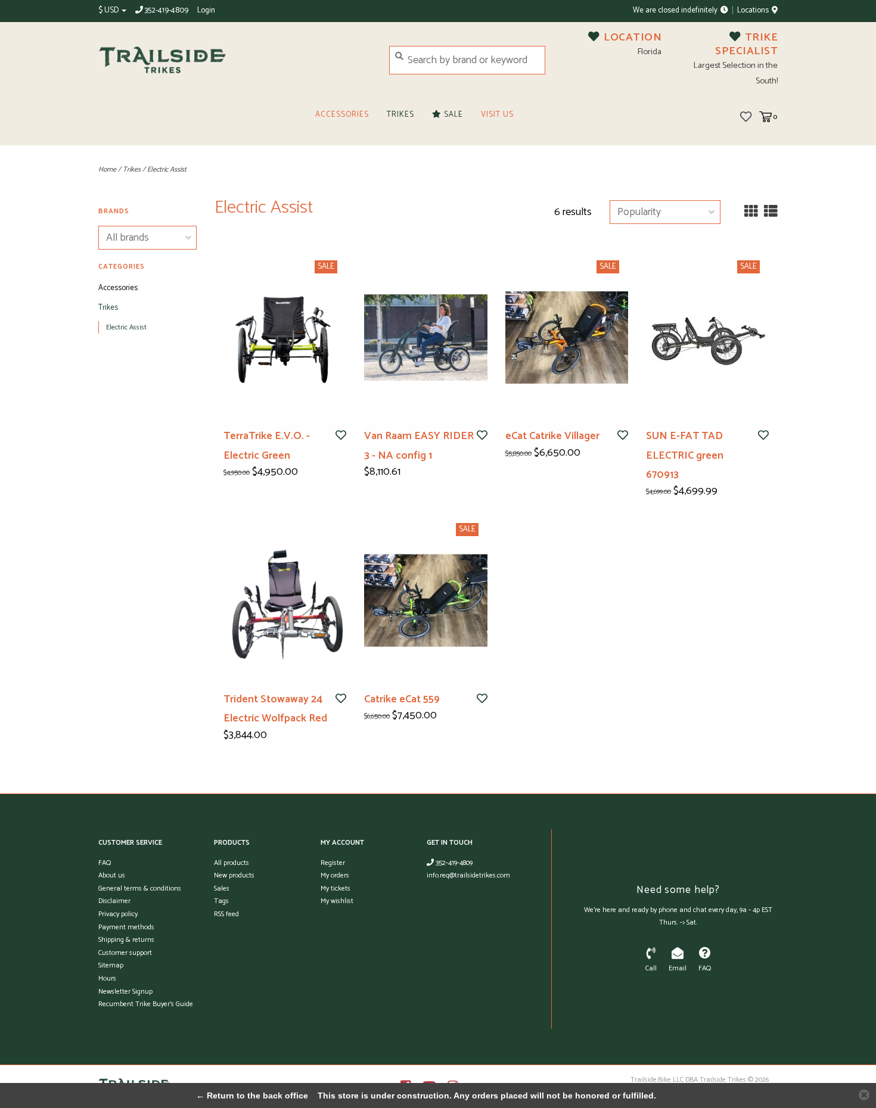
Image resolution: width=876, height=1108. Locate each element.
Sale (452, 114)
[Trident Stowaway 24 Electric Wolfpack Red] (284, 600)
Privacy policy (118, 914)
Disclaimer (114, 901)
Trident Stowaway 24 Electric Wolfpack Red (275, 708)
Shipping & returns (126, 939)
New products (234, 875)
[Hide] (864, 1095)
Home (107, 169)
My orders (335, 875)
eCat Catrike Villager (552, 436)
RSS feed (226, 914)
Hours (107, 978)
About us (111, 875)
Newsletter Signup (125, 991)
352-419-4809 (453, 863)
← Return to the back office (252, 1095)
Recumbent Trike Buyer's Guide (145, 1004)
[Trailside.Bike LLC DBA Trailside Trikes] (234, 60)
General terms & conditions (139, 888)
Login (206, 10)
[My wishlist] (746, 116)
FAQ (104, 863)
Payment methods (126, 927)
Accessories (342, 114)
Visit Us (497, 114)
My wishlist (337, 901)
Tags (221, 901)
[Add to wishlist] (341, 436)
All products (231, 863)
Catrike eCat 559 (402, 699)
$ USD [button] (109, 10)
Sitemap (110, 965)
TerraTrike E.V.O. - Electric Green (266, 445)
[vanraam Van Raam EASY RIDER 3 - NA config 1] (425, 337)
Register (333, 863)
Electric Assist (167, 169)
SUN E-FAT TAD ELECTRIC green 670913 (684, 455)
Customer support (125, 952)
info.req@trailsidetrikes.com (468, 875)
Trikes (400, 114)
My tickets (335, 888)
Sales (221, 888)
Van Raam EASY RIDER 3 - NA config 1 (419, 445)
